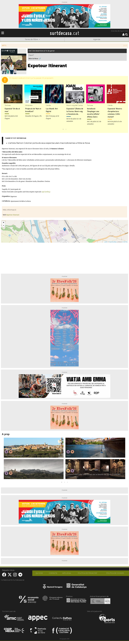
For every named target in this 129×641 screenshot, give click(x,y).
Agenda (96, 39)
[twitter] (10, 576)
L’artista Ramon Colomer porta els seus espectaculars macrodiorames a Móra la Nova (49, 143)
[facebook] (4, 576)
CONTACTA (53, 573)
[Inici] (64, 33)
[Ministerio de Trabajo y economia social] (100, 602)
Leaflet (105, 242)
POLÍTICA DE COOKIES (115, 573)
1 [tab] (63, 129)
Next (124, 107)
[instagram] (15, 576)
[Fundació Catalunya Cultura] (62, 631)
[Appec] (38, 619)
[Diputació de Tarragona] (52, 587)
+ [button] (3, 222)
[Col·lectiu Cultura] (62, 619)
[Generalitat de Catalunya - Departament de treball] (76, 602)
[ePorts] (107, 619)
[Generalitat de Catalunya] (76, 587)
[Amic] (14, 619)
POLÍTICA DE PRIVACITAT (87, 573)
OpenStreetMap (112, 242)
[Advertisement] (64, 257)
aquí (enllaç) (46, 192)
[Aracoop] (28, 600)
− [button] (3, 225)
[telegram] (20, 576)
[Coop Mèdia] (14, 631)
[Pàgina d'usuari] (123, 35)
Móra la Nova (33, 59)
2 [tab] (66, 129)
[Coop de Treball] (52, 600)
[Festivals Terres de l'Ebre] (38, 631)
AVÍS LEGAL (66, 573)
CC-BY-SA (124, 242)
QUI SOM (39, 573)
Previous (5, 107)
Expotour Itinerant (12, 215)
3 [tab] (67, 482)
